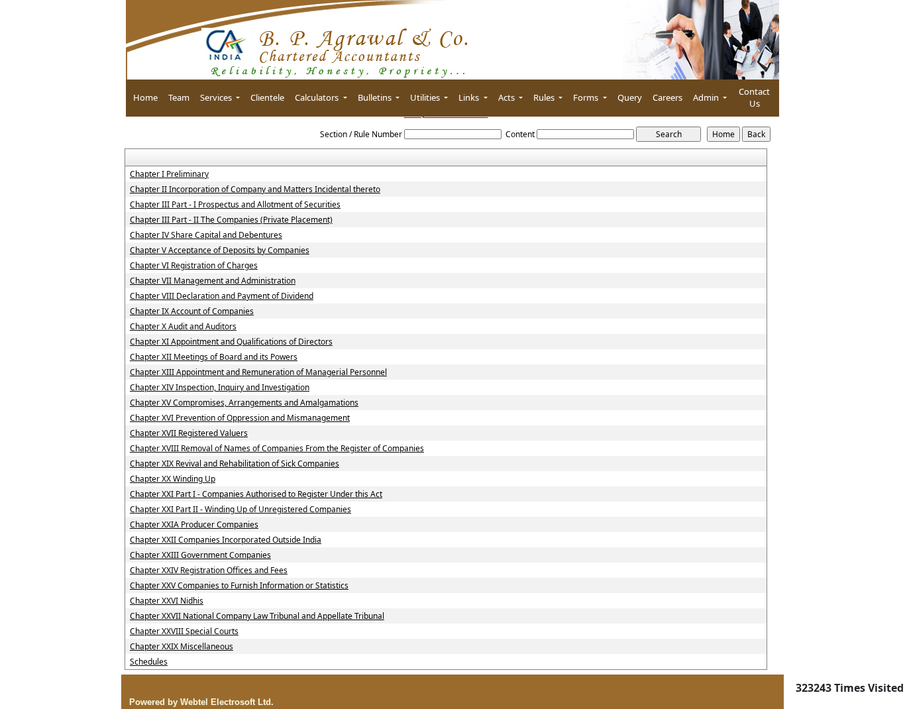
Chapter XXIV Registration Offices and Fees (209, 570)
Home (145, 97)
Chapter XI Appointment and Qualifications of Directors (231, 342)
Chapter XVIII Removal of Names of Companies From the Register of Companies (277, 448)
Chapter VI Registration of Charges (194, 265)
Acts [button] (507, 97)
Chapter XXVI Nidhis (166, 601)
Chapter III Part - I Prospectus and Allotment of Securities (235, 204)
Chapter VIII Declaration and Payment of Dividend (221, 296)
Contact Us (754, 97)
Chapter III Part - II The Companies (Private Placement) (231, 220)
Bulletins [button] (376, 97)
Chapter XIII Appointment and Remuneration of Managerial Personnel (258, 372)
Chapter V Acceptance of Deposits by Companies (219, 250)
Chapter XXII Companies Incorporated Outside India (225, 540)
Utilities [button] (426, 97)
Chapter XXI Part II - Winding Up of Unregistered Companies (240, 509)
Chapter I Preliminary (169, 174)
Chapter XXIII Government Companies (200, 555)
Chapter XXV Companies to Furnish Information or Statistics (239, 585)
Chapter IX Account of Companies (192, 311)
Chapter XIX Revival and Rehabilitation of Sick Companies (234, 464)
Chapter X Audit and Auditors (183, 326)
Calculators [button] (318, 97)
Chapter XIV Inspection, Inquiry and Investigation (219, 387)
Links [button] (469, 97)
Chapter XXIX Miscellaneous (181, 646)
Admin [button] (707, 97)
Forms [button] (586, 97)
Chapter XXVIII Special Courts (184, 631)
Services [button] (217, 97)
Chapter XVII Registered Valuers (189, 433)
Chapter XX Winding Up (172, 479)
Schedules (149, 662)
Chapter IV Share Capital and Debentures (206, 235)
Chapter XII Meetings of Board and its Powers (213, 357)
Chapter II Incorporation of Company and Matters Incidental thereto (255, 189)
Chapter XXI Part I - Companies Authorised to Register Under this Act (256, 494)
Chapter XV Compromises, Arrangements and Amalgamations (244, 403)
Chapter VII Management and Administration (212, 281)
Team (178, 97)
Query (629, 97)
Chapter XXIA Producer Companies (194, 524)
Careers (667, 97)
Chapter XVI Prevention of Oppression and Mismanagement (240, 418)
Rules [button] (545, 97)
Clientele (267, 97)
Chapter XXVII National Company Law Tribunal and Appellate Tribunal (257, 616)
